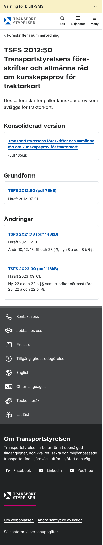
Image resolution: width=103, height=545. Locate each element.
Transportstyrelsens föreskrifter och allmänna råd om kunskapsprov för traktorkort (51, 144)
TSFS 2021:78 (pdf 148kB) (33, 234)
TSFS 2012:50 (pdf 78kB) (32, 191)
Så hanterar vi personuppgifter (31, 531)
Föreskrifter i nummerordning (33, 35)
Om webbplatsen (19, 520)
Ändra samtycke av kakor (60, 520)
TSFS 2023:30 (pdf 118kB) (33, 269)
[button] (62, 21)
